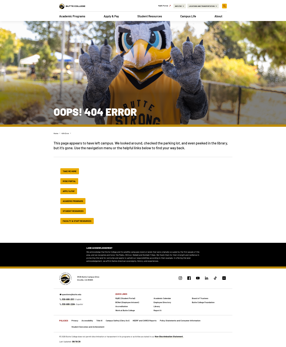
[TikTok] (215, 278)
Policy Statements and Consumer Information (180, 320)
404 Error (65, 133)
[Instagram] (180, 278)
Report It (157, 310)
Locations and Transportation (202, 6)
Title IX (99, 320)
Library (157, 306)
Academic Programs (72, 16)
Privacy (75, 320)
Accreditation (121, 306)
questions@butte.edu (71, 294)
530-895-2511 (68, 299)
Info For (178, 6)
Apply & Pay (111, 16)
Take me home (70, 171)
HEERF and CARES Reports (145, 320)
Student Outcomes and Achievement (88, 327)
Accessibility (87, 320)
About (218, 16)
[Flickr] (224, 278)
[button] (224, 6)
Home (56, 133)
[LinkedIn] (206, 278)
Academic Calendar (162, 298)
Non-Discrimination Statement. (169, 336)
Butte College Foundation (203, 302)
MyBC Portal (69, 181)
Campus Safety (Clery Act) (117, 320)
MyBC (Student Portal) (125, 298)
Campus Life (188, 16)
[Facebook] (189, 278)
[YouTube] (198, 278)
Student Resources (149, 16)
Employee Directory (162, 302)
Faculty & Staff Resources (77, 221)
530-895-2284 (68, 304)
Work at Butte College (125, 310)
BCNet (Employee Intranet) (127, 302)
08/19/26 (76, 341)
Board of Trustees (200, 298)
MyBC (163, 6)
